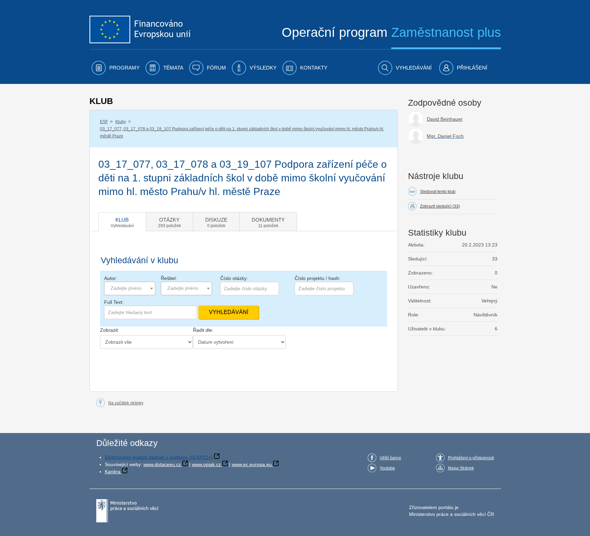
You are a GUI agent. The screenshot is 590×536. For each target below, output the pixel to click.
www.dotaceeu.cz (162, 464)
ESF (104, 121)
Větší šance (390, 458)
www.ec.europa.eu (252, 464)
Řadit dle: (203, 330)
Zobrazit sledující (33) (440, 206)
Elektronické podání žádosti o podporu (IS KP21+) (159, 457)
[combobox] (129, 288)
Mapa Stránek (461, 468)
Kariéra (113, 471)
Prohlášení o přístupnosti (471, 458)
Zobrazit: (109, 330)
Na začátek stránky (125, 403)
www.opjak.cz (206, 464)
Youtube (387, 468)
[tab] (122, 221)
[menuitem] (115, 68)
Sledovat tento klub (437, 191)
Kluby (120, 121)
